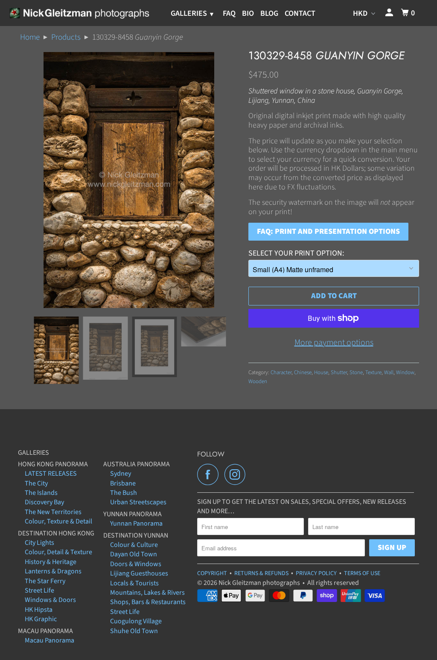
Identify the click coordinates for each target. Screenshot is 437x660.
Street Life (39, 590)
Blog (269, 13)
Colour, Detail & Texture (58, 552)
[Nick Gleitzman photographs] (78, 13)
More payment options (333, 343)
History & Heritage (50, 562)
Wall (388, 372)
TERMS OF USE (362, 573)
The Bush (123, 492)
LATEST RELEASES (51, 473)
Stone (356, 372)
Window (405, 372)
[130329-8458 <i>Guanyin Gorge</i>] (129, 180)
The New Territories (53, 512)
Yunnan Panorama (136, 523)
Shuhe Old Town (134, 631)
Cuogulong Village (136, 621)
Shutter (339, 372)
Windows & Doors (50, 600)
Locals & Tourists (134, 583)
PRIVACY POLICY (316, 573)
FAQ (229, 13)
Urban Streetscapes (138, 502)
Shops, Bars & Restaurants (148, 602)
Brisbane (123, 483)
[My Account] (390, 13)
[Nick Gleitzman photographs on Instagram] (237, 474)
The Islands (41, 492)
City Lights (39, 542)
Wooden (257, 381)
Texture (373, 372)
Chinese (303, 372)
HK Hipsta (38, 609)
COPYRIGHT (212, 573)
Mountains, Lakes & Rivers (147, 592)
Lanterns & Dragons (53, 571)
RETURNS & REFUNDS (261, 573)
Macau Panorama (49, 640)
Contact (300, 13)
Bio (248, 13)
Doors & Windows (135, 564)
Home (30, 37)
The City (36, 483)
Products (66, 37)
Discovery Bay (44, 502)
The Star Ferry (45, 581)
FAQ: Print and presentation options (328, 231)
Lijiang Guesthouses (139, 573)
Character (281, 372)
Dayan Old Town (133, 554)
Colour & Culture (134, 545)
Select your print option (295, 253)
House (321, 372)
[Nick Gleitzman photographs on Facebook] (210, 474)
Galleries (190, 13)
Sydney (120, 473)
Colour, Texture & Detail (58, 521)
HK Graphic (41, 619)
